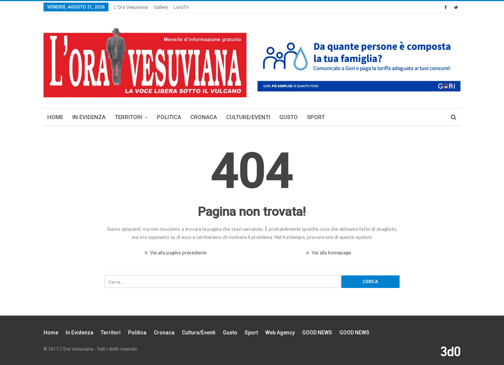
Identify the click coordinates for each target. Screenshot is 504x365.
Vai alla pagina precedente (178, 253)
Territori (128, 117)
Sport (316, 117)
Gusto (288, 117)
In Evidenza (89, 117)
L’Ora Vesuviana (131, 7)
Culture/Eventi (248, 117)
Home (55, 117)
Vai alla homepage (331, 253)
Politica (169, 117)
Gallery (160, 7)
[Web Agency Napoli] (450, 351)
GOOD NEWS (317, 333)
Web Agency (280, 333)
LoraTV (181, 7)
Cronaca (203, 117)
